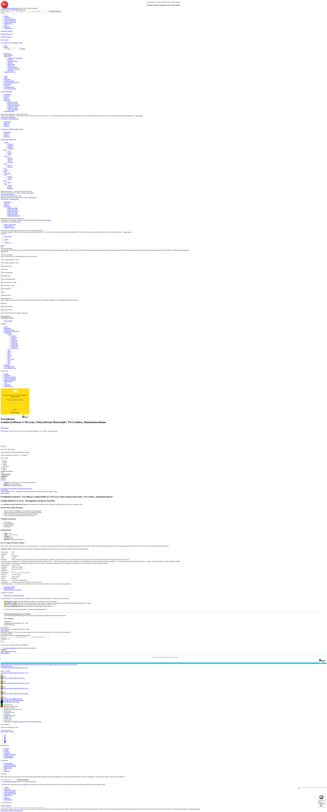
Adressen (10, 62)
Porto (5, 184)
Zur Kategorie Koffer (6, 91)
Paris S (9, 182)
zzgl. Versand (11, 449)
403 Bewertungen (15, 412)
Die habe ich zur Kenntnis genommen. (20, 8)
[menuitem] (165, 16)
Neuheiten (7, 365)
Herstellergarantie (9, 588)
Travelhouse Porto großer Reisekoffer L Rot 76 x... (14, 667)
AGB (5, 25)
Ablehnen (11, 810)
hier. (104, 784)
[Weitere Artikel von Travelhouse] (5, 428)
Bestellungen (10, 66)
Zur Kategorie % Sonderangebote (10, 199)
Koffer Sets (7, 100)
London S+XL (15, 348)
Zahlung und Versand (10, 19)
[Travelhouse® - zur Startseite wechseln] (12, 42)
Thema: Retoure (8, 226)
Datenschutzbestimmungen (12, 8)
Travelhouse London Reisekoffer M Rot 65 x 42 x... (15, 673)
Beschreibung (4, 488)
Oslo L (9, 154)
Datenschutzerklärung (10, 22)
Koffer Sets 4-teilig (12, 106)
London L (10, 147)
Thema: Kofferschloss (10, 224)
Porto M (9, 185)
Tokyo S (9, 158)
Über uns (6, 748)
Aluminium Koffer (9, 111)
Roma (5, 164)
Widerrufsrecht (8, 23)
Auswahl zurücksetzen (7, 471)
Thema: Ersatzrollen (9, 227)
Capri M (9, 177)
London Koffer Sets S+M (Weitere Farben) (46, 664)
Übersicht (10, 59)
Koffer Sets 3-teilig (12, 103)
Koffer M (6, 96)
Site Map (6, 751)
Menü (5, 45)
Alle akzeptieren (18, 810)
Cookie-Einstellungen (10, 20)
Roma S (9, 165)
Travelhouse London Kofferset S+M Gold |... (13, 678)
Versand (24, 784)
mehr (55, 491)
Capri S (9, 176)
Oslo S (9, 151)
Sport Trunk (7, 173)
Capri (5, 174)
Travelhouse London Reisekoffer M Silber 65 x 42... (15, 688)
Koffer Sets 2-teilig (12, 102)
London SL (14, 342)
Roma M (9, 167)
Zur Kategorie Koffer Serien (8, 139)
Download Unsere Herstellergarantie (14, 595)
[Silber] (163, 675)
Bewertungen (12, 488)
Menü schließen (8, 55)
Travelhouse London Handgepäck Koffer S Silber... (15, 693)
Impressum (7, 26)
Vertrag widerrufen (12, 67)
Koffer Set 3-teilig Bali (13, 105)
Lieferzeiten (7, 17)
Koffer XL (7, 99)
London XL (10, 148)
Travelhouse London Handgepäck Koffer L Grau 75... (15, 683)
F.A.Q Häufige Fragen (10, 368)
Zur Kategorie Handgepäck (8, 117)
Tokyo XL (10, 162)
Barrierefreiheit (8, 763)
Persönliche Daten (12, 61)
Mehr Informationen (194, 809)
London (6, 142)
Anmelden (10, 58)
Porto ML (10, 188)
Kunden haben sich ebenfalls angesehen (23, 664)
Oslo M (9, 153)
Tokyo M (10, 159)
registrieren (19, 58)
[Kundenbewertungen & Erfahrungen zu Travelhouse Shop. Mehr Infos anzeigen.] (312, 788)
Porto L (9, 187)
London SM (14, 340)
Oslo (5, 150)
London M (10, 145)
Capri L (9, 179)
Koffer (6, 326)
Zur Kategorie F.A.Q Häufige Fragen (11, 221)
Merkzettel (10, 70)
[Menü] (324, 795)
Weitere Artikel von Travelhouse (12, 590)
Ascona (6, 170)
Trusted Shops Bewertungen (24, 488)
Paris (5, 181)
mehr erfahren (139, 115)
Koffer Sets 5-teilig (12, 108)
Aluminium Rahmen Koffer (11, 331)
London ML (14, 343)
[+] (46, 609)
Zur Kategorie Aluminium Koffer (10, 119)
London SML (14, 345)
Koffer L (6, 97)
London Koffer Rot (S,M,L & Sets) (67, 664)
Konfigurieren (5, 810)
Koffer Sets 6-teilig (12, 109)
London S (10, 144)
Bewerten (3, 479)
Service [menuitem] (8, 20)
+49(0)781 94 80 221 (6, 730)
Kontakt (6, 16)
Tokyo (6, 156)
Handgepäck (7, 94)
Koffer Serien (7, 333)
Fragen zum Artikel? (9, 586)
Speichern (3, 649)
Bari (5, 171)
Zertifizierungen (8, 28)
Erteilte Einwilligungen (13, 69)
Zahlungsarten (11, 64)
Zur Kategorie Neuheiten (7, 194)
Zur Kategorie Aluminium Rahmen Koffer (12, 129)
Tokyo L (9, 161)
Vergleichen (4, 476)
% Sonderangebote (9, 366)
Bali (5, 168)
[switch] (321, 806)
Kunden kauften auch (6, 664)
